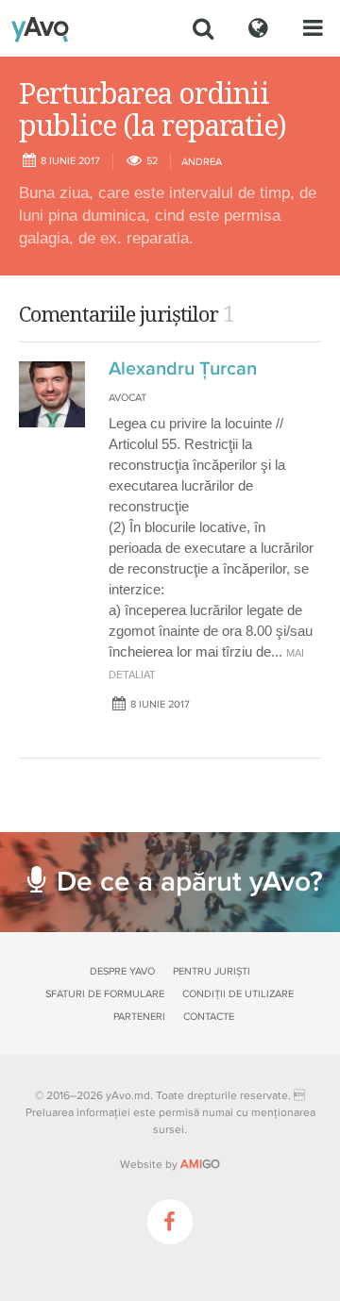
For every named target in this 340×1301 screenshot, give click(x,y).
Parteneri (139, 1016)
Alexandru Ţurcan (183, 369)
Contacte (208, 1016)
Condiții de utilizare (238, 994)
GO (200, 1164)
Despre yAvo (122, 971)
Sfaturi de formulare (104, 994)
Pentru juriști (211, 971)
